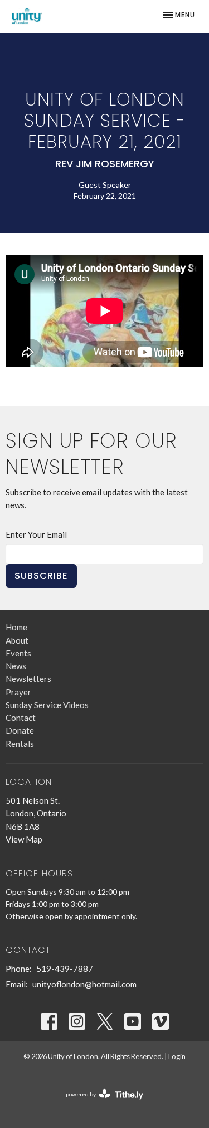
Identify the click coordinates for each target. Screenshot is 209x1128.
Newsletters (28, 679)
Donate (20, 730)
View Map (24, 839)
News (16, 666)
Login (177, 1056)
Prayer (18, 692)
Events (18, 653)
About (17, 640)
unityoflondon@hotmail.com (84, 984)
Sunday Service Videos (47, 705)
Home (16, 627)
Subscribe (41, 575)
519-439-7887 (64, 969)
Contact (21, 718)
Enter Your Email (36, 534)
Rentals (20, 744)
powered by (99, 1104)
